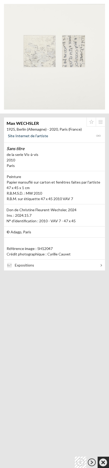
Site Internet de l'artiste (28, 136)
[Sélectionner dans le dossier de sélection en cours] (91, 121)
